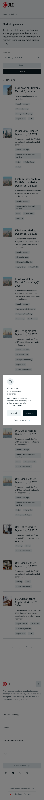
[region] (22, 400)
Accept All (30, 413)
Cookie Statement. (16, 405)
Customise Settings (22, 420)
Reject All (14, 413)
